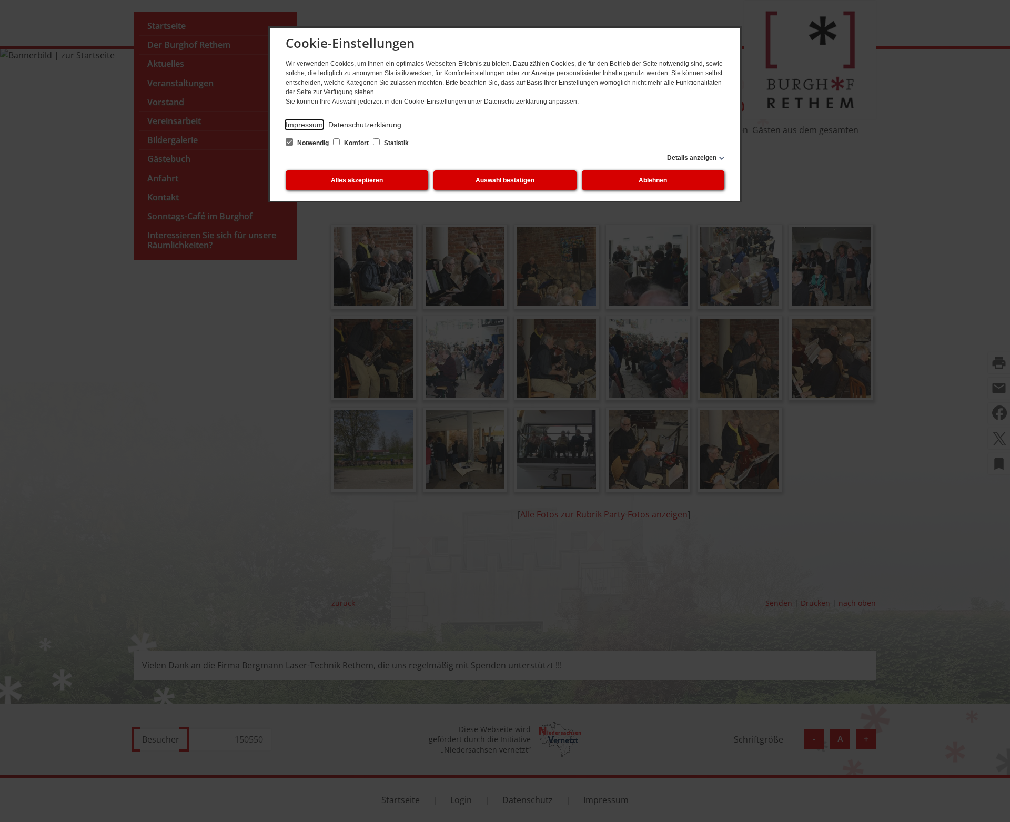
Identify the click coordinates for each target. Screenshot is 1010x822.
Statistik (395, 143)
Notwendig (313, 143)
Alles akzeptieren (357, 180)
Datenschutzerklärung (364, 124)
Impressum (304, 124)
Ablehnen (653, 180)
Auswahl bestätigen (505, 180)
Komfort (356, 143)
